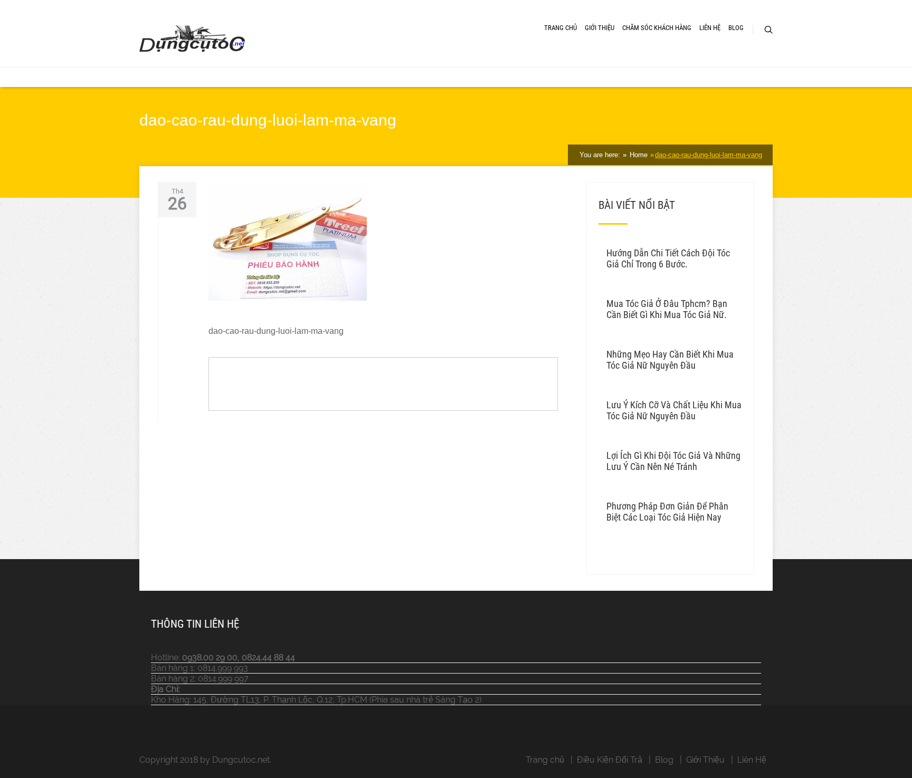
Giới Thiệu (599, 28)
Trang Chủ (560, 28)
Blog (736, 28)
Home (638, 155)
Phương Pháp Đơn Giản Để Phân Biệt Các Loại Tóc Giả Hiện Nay (667, 512)
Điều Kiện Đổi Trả (609, 760)
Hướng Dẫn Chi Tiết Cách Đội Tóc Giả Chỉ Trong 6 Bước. (668, 258)
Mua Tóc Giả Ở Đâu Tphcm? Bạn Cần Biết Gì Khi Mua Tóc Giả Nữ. (666, 309)
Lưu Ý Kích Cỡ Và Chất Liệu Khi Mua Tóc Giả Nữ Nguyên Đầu (674, 410)
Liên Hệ (709, 28)
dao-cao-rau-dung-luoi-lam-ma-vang (708, 155)
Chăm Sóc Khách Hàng (656, 28)
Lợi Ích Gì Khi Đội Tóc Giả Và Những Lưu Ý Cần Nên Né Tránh (673, 461)
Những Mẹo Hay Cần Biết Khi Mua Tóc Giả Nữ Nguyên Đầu (670, 360)
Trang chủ (545, 760)
